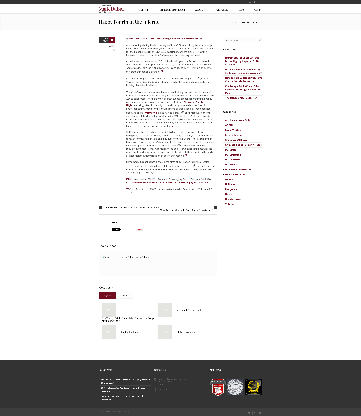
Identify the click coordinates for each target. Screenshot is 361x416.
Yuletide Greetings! (185, 331)
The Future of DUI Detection (241, 97)
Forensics (230, 179)
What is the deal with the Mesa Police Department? (186, 210)
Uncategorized (233, 199)
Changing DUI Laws (236, 139)
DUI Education (176, 38)
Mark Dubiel (134, 38)
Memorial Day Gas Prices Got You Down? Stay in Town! (131, 207)
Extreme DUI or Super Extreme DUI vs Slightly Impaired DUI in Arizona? (242, 61)
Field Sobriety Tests (236, 174)
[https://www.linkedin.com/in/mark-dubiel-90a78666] (255, 2)
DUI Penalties (232, 159)
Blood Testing (233, 130)
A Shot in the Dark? (129, 331)
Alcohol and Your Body (159, 38)
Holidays (199, 38)
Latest (124, 295)
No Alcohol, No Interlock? (189, 309)
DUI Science (189, 38)
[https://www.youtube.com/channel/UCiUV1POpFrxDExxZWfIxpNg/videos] (260, 2)
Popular (107, 295)
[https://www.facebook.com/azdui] (245, 2)
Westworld (151, 112)
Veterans (230, 204)
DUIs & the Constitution (238, 169)
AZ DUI (234, 22)
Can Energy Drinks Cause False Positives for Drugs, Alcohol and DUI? (128, 319)
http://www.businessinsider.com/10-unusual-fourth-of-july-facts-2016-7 (167, 182)
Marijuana (231, 189)
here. (174, 126)
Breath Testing (233, 135)
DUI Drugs (230, 149)
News (228, 194)
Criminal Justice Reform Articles (243, 144)
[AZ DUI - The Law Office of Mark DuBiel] (115, 8)
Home (226, 22)
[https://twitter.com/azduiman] (250, 2)
